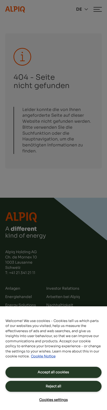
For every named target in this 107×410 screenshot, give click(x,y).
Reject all (53, 386)
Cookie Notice (43, 356)
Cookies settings (53, 399)
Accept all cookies (53, 372)
